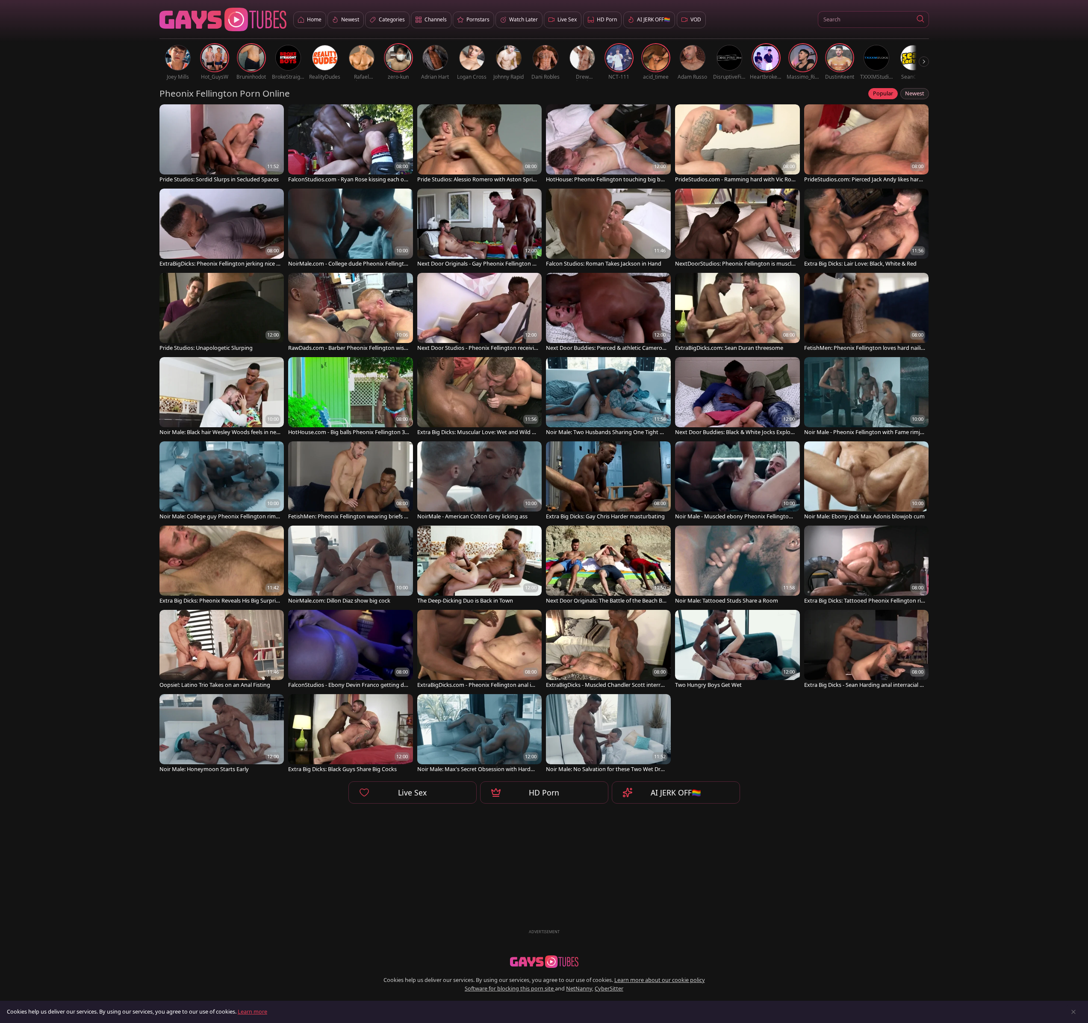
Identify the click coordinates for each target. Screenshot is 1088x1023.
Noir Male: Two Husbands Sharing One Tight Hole (606, 432)
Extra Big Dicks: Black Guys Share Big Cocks (342, 769)
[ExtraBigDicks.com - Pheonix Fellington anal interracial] (479, 650)
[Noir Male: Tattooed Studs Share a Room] (737, 566)
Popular (883, 93)
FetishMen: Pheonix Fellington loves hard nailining (864, 348)
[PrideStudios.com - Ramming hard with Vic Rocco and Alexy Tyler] (737, 144)
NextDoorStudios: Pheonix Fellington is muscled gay (734, 263)
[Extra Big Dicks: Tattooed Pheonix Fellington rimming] (866, 566)
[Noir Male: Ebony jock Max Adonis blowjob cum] (866, 481)
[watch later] (170, 114)
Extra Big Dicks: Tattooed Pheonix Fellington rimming (862, 600)
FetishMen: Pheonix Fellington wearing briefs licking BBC (348, 516)
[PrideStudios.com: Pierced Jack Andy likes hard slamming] (866, 144)
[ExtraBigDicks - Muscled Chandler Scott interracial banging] (608, 650)
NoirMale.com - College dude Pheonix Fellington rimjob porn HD (347, 263)
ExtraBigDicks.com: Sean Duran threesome (729, 348)
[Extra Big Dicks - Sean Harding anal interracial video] (866, 650)
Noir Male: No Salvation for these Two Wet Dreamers (606, 769)
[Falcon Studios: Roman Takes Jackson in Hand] (608, 229)
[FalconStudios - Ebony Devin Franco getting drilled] (350, 650)
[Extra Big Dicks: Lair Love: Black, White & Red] (866, 229)
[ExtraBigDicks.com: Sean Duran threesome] (737, 313)
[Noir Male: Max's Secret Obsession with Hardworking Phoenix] (479, 734)
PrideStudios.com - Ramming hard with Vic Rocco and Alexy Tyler (734, 179)
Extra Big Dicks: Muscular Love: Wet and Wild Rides (477, 432)
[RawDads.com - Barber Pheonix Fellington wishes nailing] (350, 313)
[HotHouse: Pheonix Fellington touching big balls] (608, 144)
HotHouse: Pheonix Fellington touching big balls (606, 179)
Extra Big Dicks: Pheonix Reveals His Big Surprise (218, 600)
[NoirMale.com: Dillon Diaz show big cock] (350, 566)
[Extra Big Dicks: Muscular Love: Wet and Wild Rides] (479, 397)
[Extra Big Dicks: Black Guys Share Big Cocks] (350, 734)
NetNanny (579, 988)
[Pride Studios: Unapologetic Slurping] (221, 313)
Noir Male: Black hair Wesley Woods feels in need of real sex (219, 432)
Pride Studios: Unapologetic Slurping (206, 348)
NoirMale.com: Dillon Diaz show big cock (339, 600)
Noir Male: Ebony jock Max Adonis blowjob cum (864, 516)
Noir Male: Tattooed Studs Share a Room (726, 600)
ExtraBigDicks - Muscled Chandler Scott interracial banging (606, 685)
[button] (921, 19)
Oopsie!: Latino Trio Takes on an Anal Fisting (214, 685)
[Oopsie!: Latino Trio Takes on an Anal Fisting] (221, 650)
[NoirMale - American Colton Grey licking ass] (479, 481)
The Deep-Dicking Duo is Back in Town (465, 600)
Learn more (252, 1011)
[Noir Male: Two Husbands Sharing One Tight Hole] (608, 397)
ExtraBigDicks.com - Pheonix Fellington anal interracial (477, 685)
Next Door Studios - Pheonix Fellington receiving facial (477, 348)
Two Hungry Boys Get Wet (708, 685)
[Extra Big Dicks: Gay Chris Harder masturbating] (608, 481)
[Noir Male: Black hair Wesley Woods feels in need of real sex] (221, 397)
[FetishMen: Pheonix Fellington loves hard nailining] (866, 313)
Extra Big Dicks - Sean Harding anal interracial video (864, 685)
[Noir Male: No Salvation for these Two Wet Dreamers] (608, 734)
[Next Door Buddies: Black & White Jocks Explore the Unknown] (737, 397)
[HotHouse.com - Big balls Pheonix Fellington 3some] (350, 397)
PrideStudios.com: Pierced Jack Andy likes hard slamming (863, 179)
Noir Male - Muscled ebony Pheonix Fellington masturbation (733, 516)
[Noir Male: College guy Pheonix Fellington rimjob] (221, 481)
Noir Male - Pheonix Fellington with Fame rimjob (863, 432)
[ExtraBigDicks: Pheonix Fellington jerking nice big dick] (221, 229)
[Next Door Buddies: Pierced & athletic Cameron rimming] (608, 313)
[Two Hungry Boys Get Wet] (737, 650)
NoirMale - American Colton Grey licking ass (472, 516)
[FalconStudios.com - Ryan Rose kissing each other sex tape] (350, 144)
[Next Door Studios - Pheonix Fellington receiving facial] (479, 313)
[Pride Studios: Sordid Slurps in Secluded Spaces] (221, 144)
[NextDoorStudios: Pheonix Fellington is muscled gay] (737, 229)
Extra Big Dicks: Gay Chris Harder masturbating (605, 516)
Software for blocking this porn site (510, 988)
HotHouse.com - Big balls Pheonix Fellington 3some (347, 432)
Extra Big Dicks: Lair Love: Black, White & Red (860, 263)
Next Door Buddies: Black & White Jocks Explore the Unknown (735, 432)
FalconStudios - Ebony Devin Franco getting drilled (348, 685)
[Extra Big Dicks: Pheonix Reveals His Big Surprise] (221, 566)
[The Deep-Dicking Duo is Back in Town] (479, 566)
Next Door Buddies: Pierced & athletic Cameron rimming (606, 348)
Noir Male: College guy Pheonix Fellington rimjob (219, 516)
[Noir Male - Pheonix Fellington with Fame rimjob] (866, 397)
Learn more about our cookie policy (659, 980)
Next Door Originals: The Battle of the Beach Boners (606, 600)
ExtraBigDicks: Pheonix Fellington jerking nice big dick (219, 263)
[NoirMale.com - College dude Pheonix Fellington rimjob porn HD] (350, 229)
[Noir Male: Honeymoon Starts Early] (221, 734)
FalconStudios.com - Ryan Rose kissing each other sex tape (347, 179)
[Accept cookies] (1073, 1012)
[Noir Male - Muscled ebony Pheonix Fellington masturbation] (737, 481)
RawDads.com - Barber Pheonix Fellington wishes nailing (347, 348)
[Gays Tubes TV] (544, 961)
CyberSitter (609, 988)
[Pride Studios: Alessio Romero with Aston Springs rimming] (479, 144)
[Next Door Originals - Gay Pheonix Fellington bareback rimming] (479, 229)
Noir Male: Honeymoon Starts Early (204, 769)
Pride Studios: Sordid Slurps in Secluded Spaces (219, 179)
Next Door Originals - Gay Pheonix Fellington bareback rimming (476, 263)
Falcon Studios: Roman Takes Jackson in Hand (603, 263)
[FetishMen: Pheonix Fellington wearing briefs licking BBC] (350, 481)
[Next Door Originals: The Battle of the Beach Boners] (608, 566)
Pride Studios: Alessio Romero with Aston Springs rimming (476, 179)
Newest (914, 93)
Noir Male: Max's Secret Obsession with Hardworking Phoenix (477, 769)
